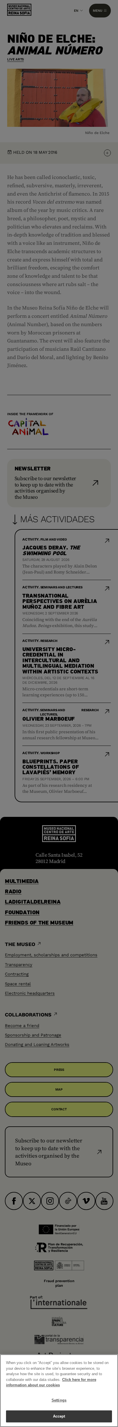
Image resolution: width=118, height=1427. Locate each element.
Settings (59, 1400)
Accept (59, 1416)
